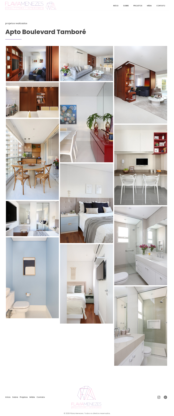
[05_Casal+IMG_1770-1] (32, 218)
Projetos (137, 5)
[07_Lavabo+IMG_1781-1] (32, 277)
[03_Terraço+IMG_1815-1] (32, 159)
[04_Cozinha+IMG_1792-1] (140, 165)
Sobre (126, 5)
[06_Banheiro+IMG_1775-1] (140, 245)
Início (115, 5)
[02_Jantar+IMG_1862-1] (86, 122)
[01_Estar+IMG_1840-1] (86, 63)
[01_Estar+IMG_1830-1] (32, 63)
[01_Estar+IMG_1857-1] (140, 85)
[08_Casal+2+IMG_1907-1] (140, 326)
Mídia (149, 5)
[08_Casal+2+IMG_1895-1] (86, 284)
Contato (160, 5)
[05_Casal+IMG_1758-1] (86, 203)
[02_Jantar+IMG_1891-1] (32, 100)
